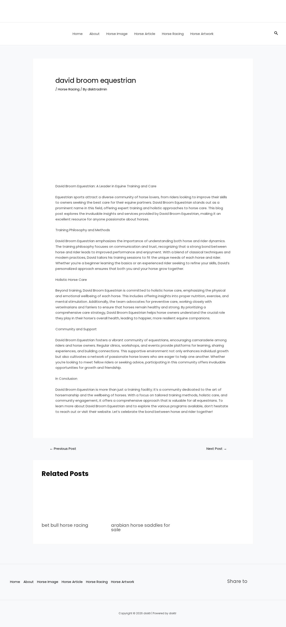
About (94, 33)
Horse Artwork (201, 33)
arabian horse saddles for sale (140, 527)
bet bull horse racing (65, 525)
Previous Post (63, 448)
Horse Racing (173, 33)
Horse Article (144, 33)
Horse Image (117, 33)
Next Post (216, 448)
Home (78, 33)
